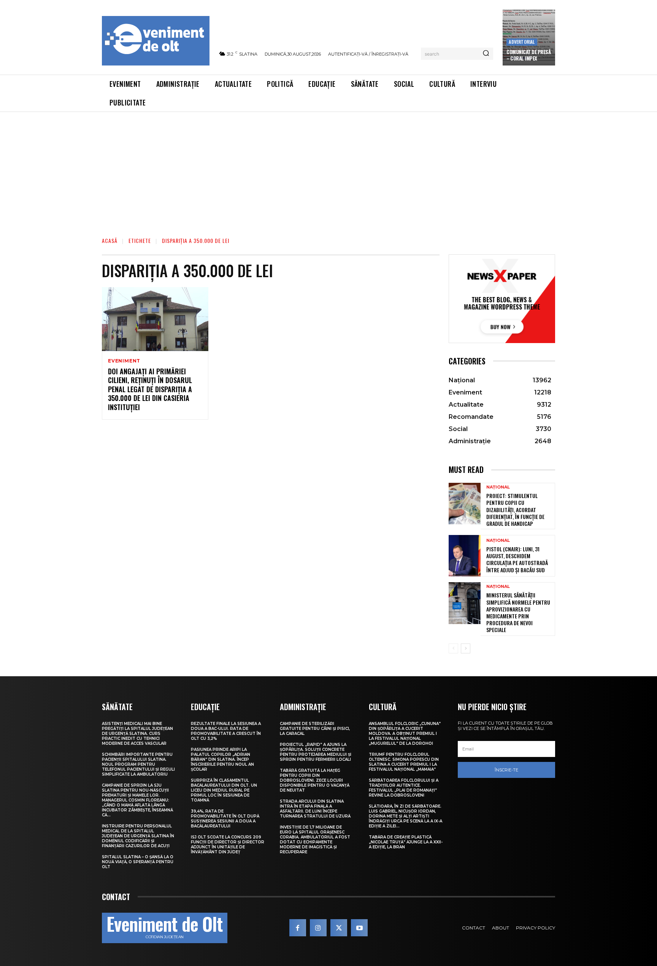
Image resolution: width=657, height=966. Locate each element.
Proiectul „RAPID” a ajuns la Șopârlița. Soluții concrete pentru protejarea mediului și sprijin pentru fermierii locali (315, 752)
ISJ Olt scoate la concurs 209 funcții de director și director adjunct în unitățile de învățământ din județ (227, 844)
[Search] (486, 54)
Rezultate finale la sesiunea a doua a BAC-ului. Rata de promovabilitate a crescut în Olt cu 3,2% (226, 731)
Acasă (109, 240)
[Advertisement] (328, 169)
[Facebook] (297, 927)
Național (498, 487)
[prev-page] (453, 648)
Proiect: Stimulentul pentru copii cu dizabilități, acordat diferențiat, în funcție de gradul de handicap (515, 509)
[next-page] (465, 648)
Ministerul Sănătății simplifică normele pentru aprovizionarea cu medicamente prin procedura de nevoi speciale (518, 612)
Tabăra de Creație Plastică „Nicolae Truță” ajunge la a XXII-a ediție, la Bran (406, 842)
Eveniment (124, 361)
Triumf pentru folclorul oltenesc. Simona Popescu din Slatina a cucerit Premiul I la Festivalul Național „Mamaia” (404, 762)
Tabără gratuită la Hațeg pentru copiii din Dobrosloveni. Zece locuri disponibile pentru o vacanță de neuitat (314, 780)
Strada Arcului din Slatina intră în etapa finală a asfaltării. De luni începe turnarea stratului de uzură (315, 809)
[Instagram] (318, 927)
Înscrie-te (506, 770)
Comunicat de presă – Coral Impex (528, 55)
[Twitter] (338, 927)
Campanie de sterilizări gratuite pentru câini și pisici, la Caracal (315, 728)
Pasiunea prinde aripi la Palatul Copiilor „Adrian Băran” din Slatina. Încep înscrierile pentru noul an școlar (222, 759)
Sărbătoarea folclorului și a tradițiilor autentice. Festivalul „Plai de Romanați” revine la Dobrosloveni (403, 788)
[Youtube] (359, 927)
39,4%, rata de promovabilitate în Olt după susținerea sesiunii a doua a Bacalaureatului (225, 819)
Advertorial (522, 41)
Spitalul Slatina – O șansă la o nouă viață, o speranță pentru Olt (137, 861)
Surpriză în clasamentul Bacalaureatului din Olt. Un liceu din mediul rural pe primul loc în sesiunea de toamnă (224, 790)
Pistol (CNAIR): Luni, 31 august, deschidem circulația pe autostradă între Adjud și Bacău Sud (517, 559)
